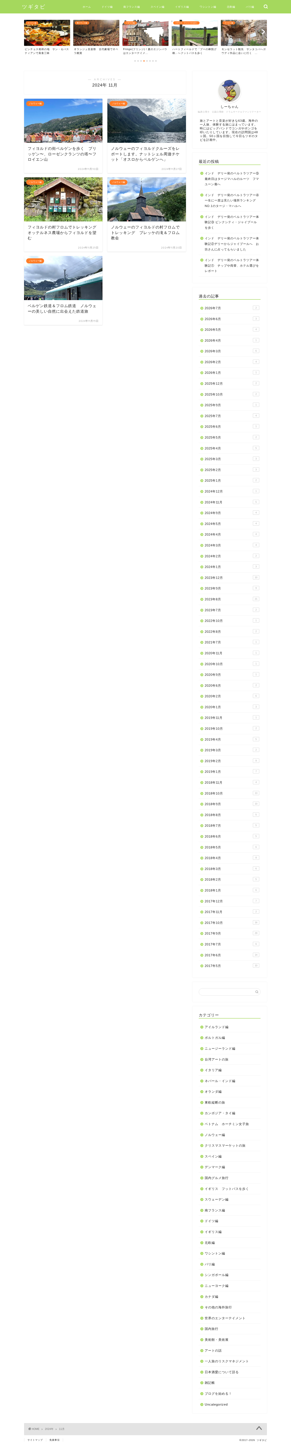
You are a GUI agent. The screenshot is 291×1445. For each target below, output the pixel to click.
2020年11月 (231, 653)
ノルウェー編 (215, 1135)
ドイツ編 (107, 6)
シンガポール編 (217, 1275)
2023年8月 (231, 599)
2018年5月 (231, 847)
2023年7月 (231, 610)
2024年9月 (231, 513)
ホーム (87, 6)
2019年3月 (231, 750)
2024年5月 (231, 524)
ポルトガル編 (215, 1037)
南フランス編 (131, 6)
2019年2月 (231, 761)
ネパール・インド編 (220, 1081)
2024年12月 (231, 491)
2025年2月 (231, 470)
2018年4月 (231, 858)
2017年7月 (231, 944)
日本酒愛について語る (222, 1372)
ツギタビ (34, 6)
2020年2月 (231, 696)
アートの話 (213, 1350)
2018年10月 (231, 793)
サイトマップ (35, 1440)
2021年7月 (231, 642)
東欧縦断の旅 (215, 1102)
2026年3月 (231, 351)
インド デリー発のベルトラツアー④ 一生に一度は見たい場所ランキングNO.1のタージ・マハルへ (232, 201)
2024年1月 (231, 567)
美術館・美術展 (217, 1339)
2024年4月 (231, 534)
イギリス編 (182, 6)
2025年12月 (231, 383)
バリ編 (250, 6)
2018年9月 (231, 804)
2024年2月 (231, 556)
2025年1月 (231, 480)
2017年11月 (231, 912)
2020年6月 (231, 685)
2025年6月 (231, 426)
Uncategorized (216, 1404)
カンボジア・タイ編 (220, 1113)
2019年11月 (231, 718)
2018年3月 (231, 869)
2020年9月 (231, 674)
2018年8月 (231, 815)
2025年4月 (231, 448)
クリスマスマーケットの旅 (225, 1145)
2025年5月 (231, 437)
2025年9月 (231, 405)
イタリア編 (213, 1070)
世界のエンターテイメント (225, 1318)
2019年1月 (231, 771)
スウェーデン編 (217, 1199)
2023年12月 (231, 577)
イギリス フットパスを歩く (227, 1189)
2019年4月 (231, 739)
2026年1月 (231, 372)
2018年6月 (231, 836)
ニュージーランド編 (220, 1048)
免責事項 (54, 1440)
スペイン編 (157, 6)
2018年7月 (231, 825)
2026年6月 (231, 319)
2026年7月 (231, 308)
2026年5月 (231, 329)
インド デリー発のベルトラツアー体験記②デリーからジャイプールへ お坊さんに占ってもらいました (232, 244)
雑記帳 (210, 1382)
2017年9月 (231, 933)
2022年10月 (231, 621)
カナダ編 (211, 1296)
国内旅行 (211, 1329)
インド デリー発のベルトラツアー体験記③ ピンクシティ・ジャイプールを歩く (232, 222)
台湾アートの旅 (217, 1059)
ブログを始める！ (218, 1393)
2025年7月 (231, 416)
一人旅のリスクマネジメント (227, 1361)
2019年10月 (231, 728)
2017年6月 (231, 955)
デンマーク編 (215, 1167)
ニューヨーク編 (217, 1285)
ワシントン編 (208, 6)
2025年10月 (231, 394)
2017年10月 (231, 923)
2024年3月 (231, 545)
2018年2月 (231, 879)
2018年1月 (231, 890)
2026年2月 (231, 362)
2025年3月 (231, 459)
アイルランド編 (217, 1027)
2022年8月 (231, 631)
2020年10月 (231, 664)
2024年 (49, 1429)
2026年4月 (231, 340)
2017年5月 (231, 966)
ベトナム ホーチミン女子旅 (227, 1124)
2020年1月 (231, 707)
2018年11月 (231, 782)
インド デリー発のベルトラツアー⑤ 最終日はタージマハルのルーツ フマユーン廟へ (232, 179)
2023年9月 (231, 588)
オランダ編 (213, 1091)
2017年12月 (231, 901)
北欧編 (231, 6)
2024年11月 (231, 502)
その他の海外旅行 (218, 1307)
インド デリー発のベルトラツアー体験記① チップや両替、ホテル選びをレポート (232, 266)
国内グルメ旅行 (217, 1178)
